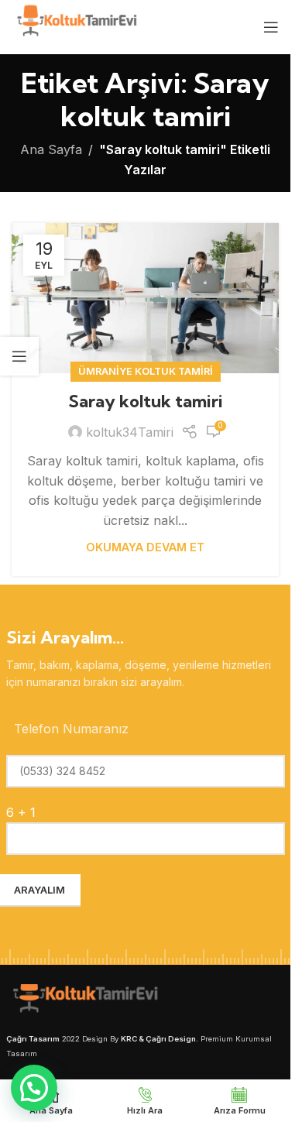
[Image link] (83, 1000)
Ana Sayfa (51, 149)
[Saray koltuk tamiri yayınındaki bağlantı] (145, 298)
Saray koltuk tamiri (145, 401)
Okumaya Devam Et (145, 547)
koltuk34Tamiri (129, 432)
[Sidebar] (19, 356)
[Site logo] (75, 25)
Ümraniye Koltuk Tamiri (145, 371)
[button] (34, 1088)
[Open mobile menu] (271, 27)
